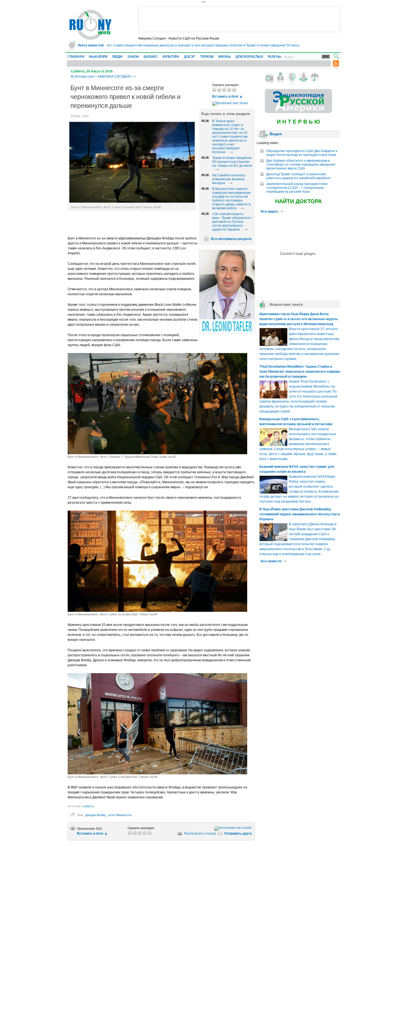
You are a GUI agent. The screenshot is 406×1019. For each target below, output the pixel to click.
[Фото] (269, 77)
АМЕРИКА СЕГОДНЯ (113, 77)
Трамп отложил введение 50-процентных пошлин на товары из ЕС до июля (289, 45)
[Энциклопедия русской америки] (298, 112)
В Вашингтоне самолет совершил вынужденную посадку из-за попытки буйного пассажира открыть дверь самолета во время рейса (231, 198)
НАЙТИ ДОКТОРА (298, 201)
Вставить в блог (225, 96)
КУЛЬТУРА (171, 57)
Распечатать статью (200, 833)
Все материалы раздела (231, 239)
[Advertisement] (239, 19)
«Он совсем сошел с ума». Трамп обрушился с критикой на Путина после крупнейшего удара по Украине (232, 221)
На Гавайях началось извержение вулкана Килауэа (229, 179)
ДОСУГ (189, 57)
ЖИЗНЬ (224, 57)
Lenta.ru (88, 806)
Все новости (271, 561)
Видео (276, 134)
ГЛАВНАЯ (76, 57)
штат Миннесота (119, 815)
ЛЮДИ (117, 57)
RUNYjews (276, 57)
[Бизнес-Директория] (280, 77)
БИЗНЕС (151, 57)
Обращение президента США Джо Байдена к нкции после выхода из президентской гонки (301, 153)
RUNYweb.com (82, 77)
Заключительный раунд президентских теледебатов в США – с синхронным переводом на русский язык (297, 188)
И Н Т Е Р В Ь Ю (298, 122)
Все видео (270, 211)
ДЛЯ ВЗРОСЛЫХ (249, 57)
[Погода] (314, 77)
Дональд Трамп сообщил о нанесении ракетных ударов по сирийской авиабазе (298, 176)
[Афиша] (292, 77)
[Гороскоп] (303, 77)
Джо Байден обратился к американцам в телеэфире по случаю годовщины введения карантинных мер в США (300, 164)
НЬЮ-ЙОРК (98, 57)
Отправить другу (238, 833)
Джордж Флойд (95, 815)
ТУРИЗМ (206, 57)
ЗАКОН (133, 57)
